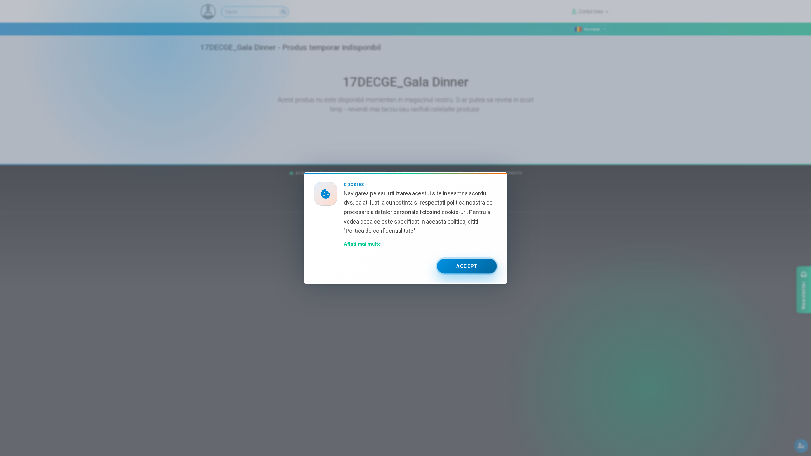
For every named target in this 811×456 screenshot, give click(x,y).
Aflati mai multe (362, 244)
